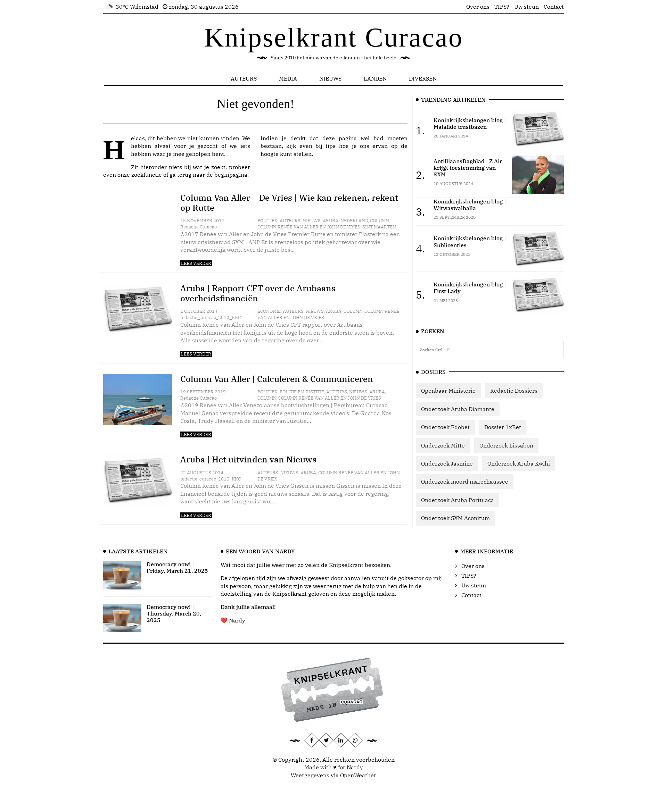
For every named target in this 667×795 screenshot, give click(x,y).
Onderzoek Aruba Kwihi (518, 463)
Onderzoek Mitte (443, 445)
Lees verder (196, 263)
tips (331, 145)
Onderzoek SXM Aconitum (455, 517)
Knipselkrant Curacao (333, 37)
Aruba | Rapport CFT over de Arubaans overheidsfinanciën (258, 293)
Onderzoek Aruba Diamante (457, 408)
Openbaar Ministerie (448, 390)
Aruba (330, 221)
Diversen (423, 78)
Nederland (354, 221)
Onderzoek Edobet (445, 427)
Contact (554, 6)
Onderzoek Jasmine (447, 463)
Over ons (477, 6)
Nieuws (330, 78)
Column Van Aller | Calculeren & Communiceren (276, 378)
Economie (269, 311)
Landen (375, 78)
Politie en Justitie (302, 392)
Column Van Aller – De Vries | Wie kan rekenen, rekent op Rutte (289, 202)
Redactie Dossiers (513, 390)
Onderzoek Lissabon (506, 445)
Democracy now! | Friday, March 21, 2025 (177, 567)
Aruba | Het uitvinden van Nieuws (248, 459)
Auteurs (244, 78)
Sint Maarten (379, 227)
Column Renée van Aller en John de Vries (308, 227)
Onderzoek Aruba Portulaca (457, 499)
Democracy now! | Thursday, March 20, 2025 (174, 613)
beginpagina (230, 174)
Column (379, 221)
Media (288, 78)
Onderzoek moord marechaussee (464, 481)
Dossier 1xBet (502, 427)
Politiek (267, 221)
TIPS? (501, 6)
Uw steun (526, 6)
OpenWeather (358, 775)
